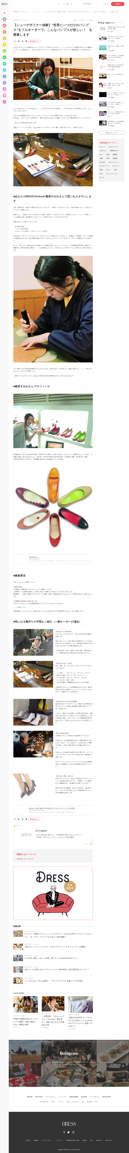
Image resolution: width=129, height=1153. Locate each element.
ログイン (106, 4)
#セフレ (108, 170)
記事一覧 (28, 1140)
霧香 (26, 978)
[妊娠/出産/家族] (4, 57)
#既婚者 (115, 154)
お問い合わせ (108, 1140)
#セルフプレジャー (114, 162)
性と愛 (22, 1016)
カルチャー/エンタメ (72, 1101)
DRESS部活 (87, 4)
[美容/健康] (4, 44)
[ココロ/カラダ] (4, 64)
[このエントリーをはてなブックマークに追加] (22, 41)
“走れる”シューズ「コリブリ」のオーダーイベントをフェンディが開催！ (56, 947)
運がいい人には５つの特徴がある (115, 74)
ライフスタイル (53, 1013)
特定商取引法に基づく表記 (73, 1140)
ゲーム (96, 1101)
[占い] (4, 89)
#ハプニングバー (113, 147)
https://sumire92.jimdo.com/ (34, 558)
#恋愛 (101, 170)
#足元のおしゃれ (21, 859)
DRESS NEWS (28, 931)
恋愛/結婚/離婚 (73, 1097)
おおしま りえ (16, 1027)
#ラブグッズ (115, 166)
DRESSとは (99, 1140)
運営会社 (85, 1140)
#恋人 (101, 173)
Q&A (91, 1140)
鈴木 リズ (110, 116)
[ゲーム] (4, 102)
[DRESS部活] (4, 19)
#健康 (101, 158)
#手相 (107, 158)
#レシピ (102, 177)
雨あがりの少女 (111, 60)
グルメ (53, 1101)
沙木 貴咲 (110, 31)
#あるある (102, 162)
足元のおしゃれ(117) (79, 20)
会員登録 (118, 4)
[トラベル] (4, 76)
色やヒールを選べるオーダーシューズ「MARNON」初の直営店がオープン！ (57, 969)
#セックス (102, 147)
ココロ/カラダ (44, 1101)
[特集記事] (4, 13)
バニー (109, 77)
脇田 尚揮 (110, 88)
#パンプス (30, 859)
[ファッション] (4, 32)
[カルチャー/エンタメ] (4, 83)
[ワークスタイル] (4, 51)
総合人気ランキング (111, 132)
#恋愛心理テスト (114, 150)
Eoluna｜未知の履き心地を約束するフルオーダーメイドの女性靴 (52, 808)
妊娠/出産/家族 (106, 1097)
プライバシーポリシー (47, 1140)
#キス (101, 154)
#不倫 (107, 154)
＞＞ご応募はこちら (19, 607)
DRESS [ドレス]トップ (20, 11)
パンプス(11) (89, 20)
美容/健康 (84, 1097)
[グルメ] (4, 70)
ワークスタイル (94, 1097)
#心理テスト (103, 150)
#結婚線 (115, 158)
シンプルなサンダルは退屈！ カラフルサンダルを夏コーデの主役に (54, 981)
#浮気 (115, 170)
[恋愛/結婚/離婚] (4, 38)
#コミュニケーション (112, 173)
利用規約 (36, 1140)
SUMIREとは (33, 557)
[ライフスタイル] (4, 25)
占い (83, 1101)
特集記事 (29, 1097)
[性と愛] (4, 95)
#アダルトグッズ (104, 166)
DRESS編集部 (41, 831)
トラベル (60, 1101)
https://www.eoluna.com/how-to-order (36, 810)
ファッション (36, 11)
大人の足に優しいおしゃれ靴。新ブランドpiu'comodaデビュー (51, 958)
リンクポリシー (59, 1140)
